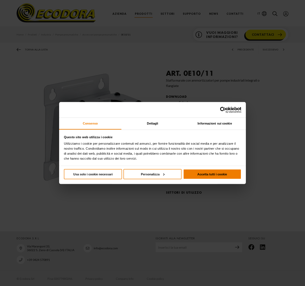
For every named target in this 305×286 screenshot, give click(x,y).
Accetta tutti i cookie (212, 174)
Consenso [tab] (90, 123)
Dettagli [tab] (152, 123)
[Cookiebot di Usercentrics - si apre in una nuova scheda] (223, 110)
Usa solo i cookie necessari (93, 174)
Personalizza (150, 174)
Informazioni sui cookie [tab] (215, 123)
